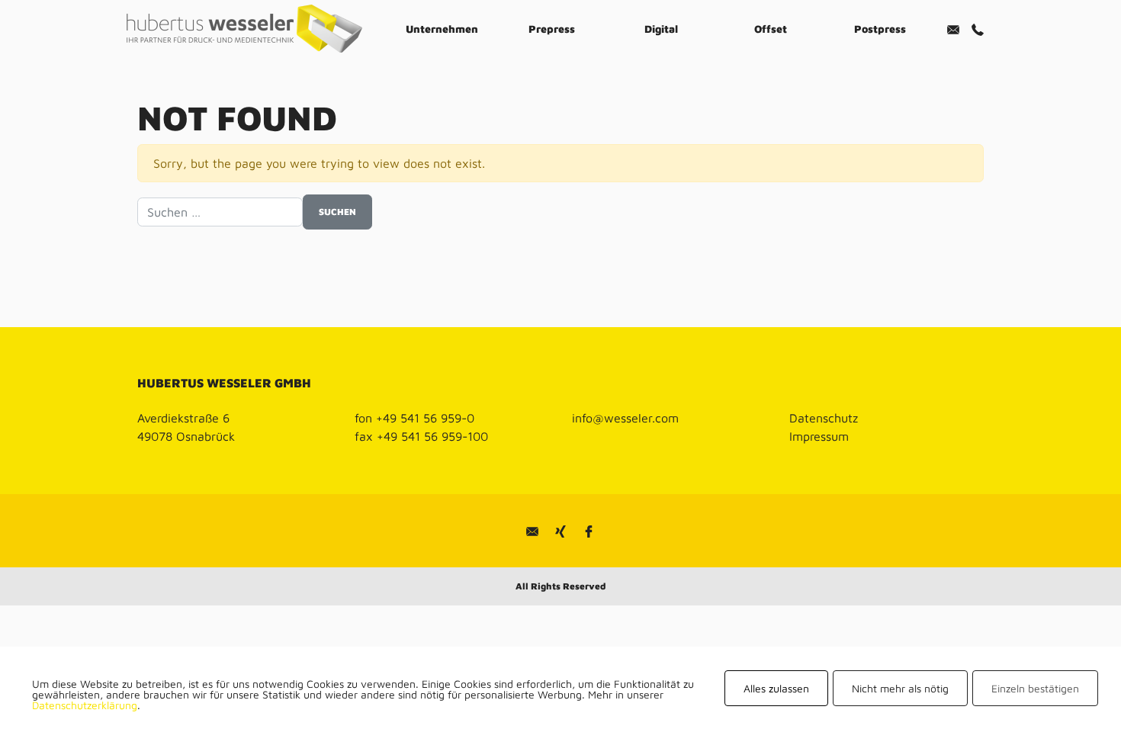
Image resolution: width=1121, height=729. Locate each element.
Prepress (551, 28)
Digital (661, 28)
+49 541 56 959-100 (432, 436)
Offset (770, 28)
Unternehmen (442, 28)
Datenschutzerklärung (84, 704)
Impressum (819, 436)
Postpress (880, 28)
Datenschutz (823, 418)
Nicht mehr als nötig (900, 688)
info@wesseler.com (625, 418)
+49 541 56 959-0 (425, 418)
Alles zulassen (776, 688)
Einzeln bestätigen (1035, 688)
